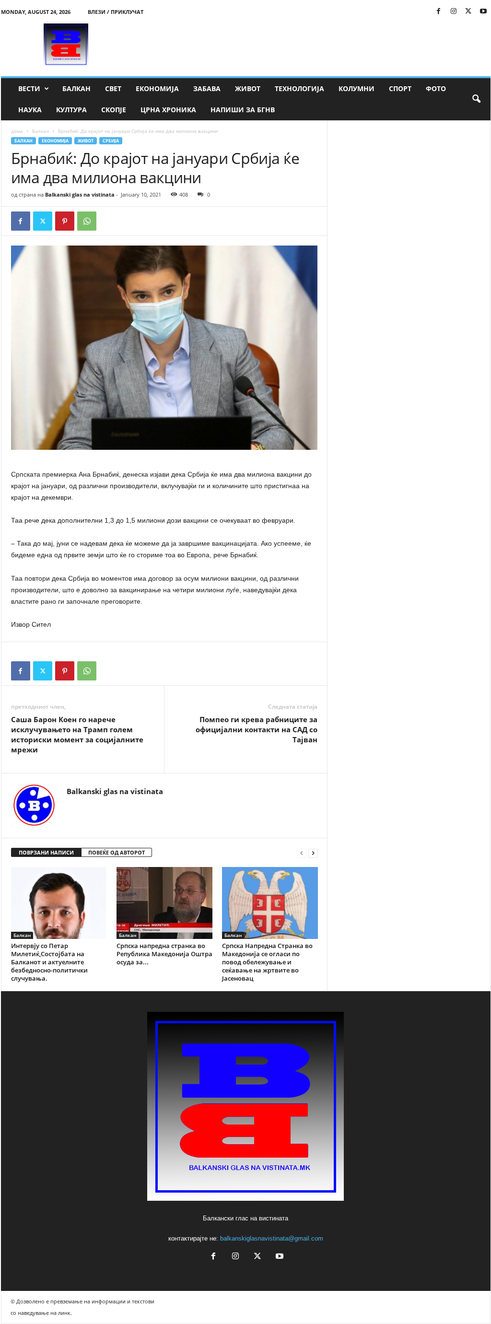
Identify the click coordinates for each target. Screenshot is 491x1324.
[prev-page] (301, 853)
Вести (29, 88)
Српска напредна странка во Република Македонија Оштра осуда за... (164, 953)
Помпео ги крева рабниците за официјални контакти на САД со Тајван (256, 729)
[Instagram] (453, 12)
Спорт (400, 88)
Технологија (299, 88)
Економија (157, 88)
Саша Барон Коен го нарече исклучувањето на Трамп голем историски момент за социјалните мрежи (77, 734)
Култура (71, 109)
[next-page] (313, 853)
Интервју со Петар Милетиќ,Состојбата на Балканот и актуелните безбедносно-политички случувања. (49, 962)
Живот (247, 88)
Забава (207, 88)
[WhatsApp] (86, 221)
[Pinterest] (64, 221)
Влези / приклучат (115, 11)
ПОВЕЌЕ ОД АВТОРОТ (116, 852)
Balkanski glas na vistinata (80, 194)
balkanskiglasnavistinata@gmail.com (271, 1238)
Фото (436, 88)
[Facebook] (438, 12)
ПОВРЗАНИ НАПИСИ (46, 852)
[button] (476, 99)
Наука (30, 109)
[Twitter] (468, 12)
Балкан (76, 88)
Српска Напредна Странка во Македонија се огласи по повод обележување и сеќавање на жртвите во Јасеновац (267, 962)
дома (17, 131)
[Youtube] (483, 12)
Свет (113, 88)
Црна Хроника (168, 109)
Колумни (356, 88)
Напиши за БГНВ (242, 109)
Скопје (113, 109)
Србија (111, 141)
